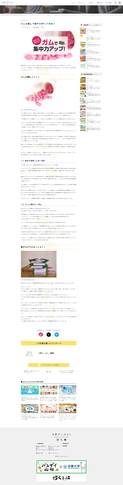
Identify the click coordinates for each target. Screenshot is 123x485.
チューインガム (26, 27)
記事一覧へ (48, 371)
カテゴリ (91, 2)
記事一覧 (99, 2)
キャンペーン (81, 2)
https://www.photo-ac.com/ (30, 109)
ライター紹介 (108, 2)
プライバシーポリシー (63, 456)
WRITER (65, 446)
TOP (2, 14)
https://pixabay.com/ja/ (29, 279)
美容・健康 (35, 27)
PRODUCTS (66, 443)
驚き (43, 27)
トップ (73, 2)
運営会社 (57, 456)
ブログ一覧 (6, 14)
